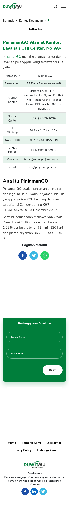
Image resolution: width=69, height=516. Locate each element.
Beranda (9, 21)
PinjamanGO (12, 56)
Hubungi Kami (46, 450)
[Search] (55, 6)
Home (12, 443)
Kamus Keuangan (31, 21)
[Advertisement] (34, 289)
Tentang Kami (31, 443)
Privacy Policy (22, 450)
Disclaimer (54, 443)
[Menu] (63, 6)
